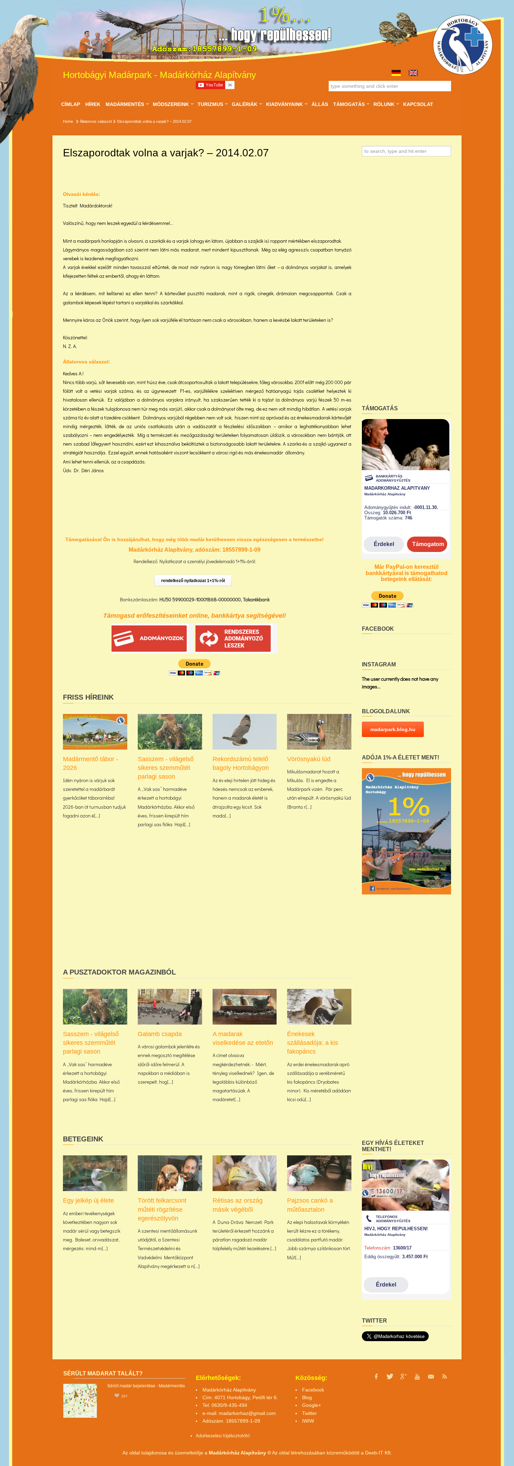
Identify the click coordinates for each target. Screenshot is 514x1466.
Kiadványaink (284, 104)
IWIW (308, 1421)
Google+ (311, 1405)
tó (248, 1435)
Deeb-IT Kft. (378, 1453)
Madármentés (124, 104)
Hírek (92, 104)
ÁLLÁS (320, 104)
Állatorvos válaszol (96, 121)
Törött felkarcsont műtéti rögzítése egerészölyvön (162, 1209)
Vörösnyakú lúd (308, 759)
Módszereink (170, 104)
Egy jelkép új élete (88, 1200)
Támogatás (349, 104)
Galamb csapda (160, 1034)
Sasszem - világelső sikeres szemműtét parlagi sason (166, 768)
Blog (307, 1397)
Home (68, 121)
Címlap (70, 104)
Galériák (244, 104)
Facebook (313, 1390)
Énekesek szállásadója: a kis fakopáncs (312, 1043)
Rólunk (383, 104)
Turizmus (210, 104)
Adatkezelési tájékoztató (221, 1435)
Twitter (309, 1413)
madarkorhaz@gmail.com (247, 1413)
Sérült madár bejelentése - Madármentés (146, 1385)
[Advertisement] (207, 909)
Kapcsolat (418, 104)
